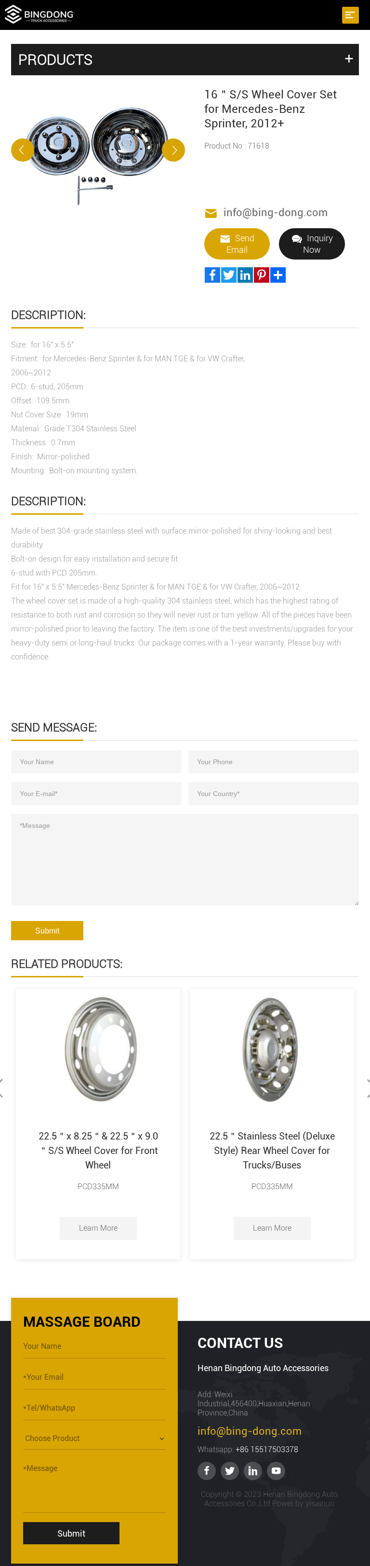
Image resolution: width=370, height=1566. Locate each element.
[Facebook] (212, 275)
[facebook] (207, 1471)
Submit (47, 931)
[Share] (278, 275)
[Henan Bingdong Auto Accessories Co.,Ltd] (39, 13)
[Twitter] (229, 275)
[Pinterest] (261, 275)
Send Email (240, 244)
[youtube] (276, 1471)
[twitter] (230, 1471)
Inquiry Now (318, 244)
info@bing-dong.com (276, 212)
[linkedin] (253, 1471)
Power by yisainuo (303, 1503)
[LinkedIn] (245, 275)
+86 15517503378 (267, 1449)
